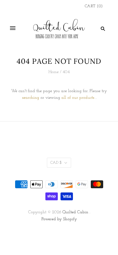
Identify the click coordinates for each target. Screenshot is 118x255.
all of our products (77, 97)
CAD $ (56, 163)
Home (53, 72)
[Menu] (12, 28)
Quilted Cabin (75, 212)
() (94, 6)
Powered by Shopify (59, 219)
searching (30, 97)
